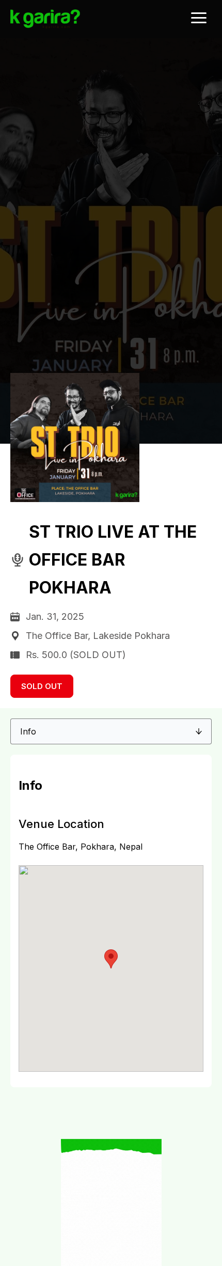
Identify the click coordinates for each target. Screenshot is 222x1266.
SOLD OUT (41, 686)
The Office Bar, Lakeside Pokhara (98, 635)
